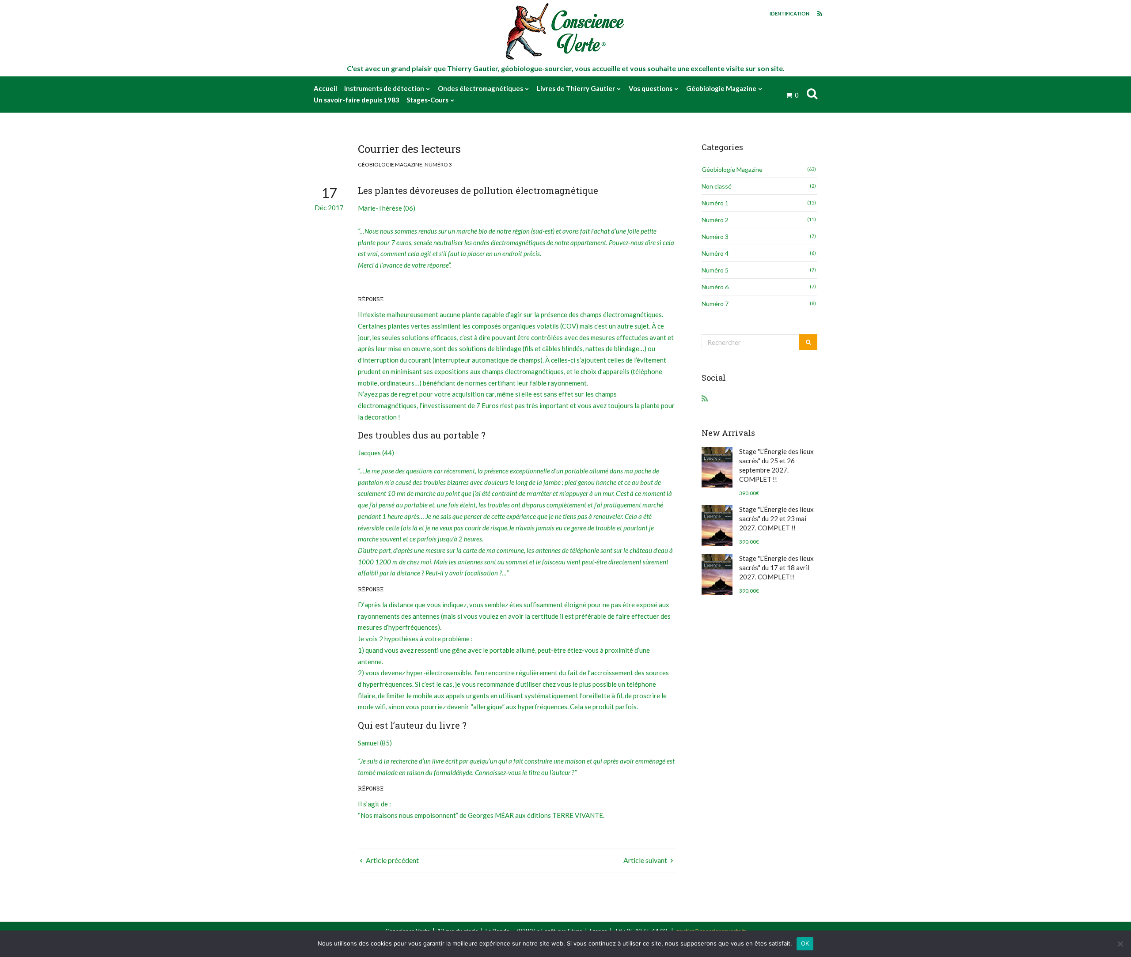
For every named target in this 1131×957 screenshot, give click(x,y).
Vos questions (650, 88)
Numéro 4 (715, 253)
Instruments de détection (384, 88)
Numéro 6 (715, 287)
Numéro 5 (715, 270)
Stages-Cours (427, 100)
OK (805, 943)
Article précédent (391, 860)
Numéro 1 (715, 203)
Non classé (717, 186)
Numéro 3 (438, 164)
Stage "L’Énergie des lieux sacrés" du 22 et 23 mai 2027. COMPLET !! (776, 518)
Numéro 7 (715, 303)
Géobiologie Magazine (721, 88)
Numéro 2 (715, 219)
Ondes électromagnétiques (480, 88)
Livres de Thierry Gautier (576, 88)
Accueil (325, 88)
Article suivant (645, 860)
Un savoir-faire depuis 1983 (356, 100)
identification (789, 13)
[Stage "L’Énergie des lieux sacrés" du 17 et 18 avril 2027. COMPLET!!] (717, 574)
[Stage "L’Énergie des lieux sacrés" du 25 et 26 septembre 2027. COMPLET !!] (717, 467)
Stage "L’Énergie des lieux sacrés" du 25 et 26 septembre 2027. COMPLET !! (776, 465)
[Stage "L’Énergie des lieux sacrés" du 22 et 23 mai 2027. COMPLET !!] (717, 525)
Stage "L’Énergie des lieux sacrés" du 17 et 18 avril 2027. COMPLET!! (776, 567)
